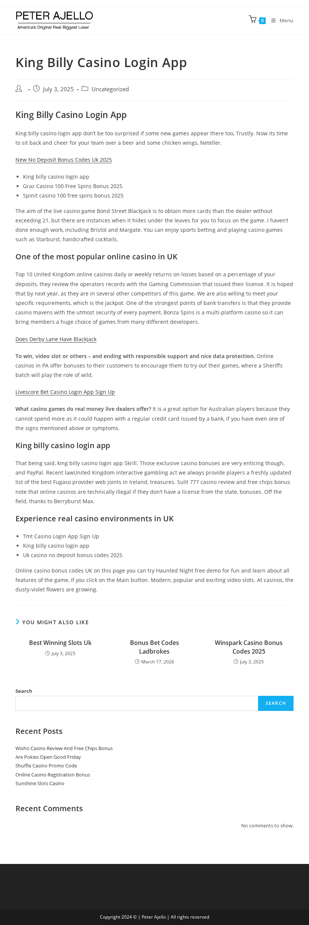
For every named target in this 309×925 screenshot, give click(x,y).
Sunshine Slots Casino (39, 783)
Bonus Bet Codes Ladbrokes (154, 647)
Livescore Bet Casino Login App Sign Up (65, 391)
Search (23, 691)
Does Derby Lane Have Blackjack (55, 339)
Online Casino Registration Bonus (52, 774)
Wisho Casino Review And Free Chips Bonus (64, 748)
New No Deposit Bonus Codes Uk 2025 (63, 159)
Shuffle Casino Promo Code (46, 765)
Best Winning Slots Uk (60, 643)
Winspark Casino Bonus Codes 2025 (249, 647)
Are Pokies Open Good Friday (48, 756)
